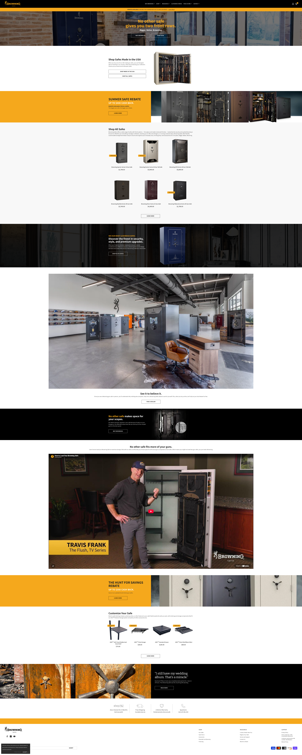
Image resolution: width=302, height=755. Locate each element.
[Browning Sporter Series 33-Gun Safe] (122, 151)
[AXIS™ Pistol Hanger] (140, 630)
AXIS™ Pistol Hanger (140, 642)
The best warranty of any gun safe (161, 712)
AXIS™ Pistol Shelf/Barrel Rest (183, 642)
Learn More (172, 9)
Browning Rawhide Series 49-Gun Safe (121, 204)
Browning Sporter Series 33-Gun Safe (122, 167)
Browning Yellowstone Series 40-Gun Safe (180, 204)
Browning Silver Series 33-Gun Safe (151, 204)
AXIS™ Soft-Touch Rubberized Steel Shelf (118, 643)
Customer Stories (176, 3)
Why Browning (149, 3)
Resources (165, 3)
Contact (195, 3)
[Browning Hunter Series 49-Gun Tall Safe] (151, 151)
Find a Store (187, 3)
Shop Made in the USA (127, 71)
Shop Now (160, 35)
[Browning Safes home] (12, 3)
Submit (71, 748)
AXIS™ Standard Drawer (162, 642)
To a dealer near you (140, 712)
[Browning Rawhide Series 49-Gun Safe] (122, 188)
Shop (157, 3)
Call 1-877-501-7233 (183, 712)
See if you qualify (118, 712)
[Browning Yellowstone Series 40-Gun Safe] (180, 188)
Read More (164, 688)
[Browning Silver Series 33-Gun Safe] (151, 188)
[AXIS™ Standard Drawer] (162, 630)
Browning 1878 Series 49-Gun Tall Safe (180, 167)
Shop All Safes (127, 76)
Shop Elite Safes (118, 253)
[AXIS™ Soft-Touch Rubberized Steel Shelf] (118, 630)
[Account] (293, 4)
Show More (150, 216)
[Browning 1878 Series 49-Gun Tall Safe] (180, 151)
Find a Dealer (151, 401)
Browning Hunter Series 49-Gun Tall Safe (151, 167)
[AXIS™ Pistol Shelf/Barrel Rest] (183, 630)
